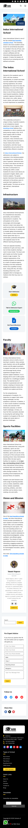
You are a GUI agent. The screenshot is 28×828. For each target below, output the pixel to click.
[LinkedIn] (25, 1)
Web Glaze (16, 824)
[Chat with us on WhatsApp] (5, 822)
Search (6, 620)
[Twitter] (11, 697)
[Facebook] (12, 1)
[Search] (20, 5)
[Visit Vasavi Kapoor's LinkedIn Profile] (12, 603)
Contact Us (14, 607)
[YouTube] (20, 1)
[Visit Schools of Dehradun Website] (15, 603)
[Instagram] (23, 1)
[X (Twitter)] (15, 1)
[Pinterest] (18, 1)
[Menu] (25, 6)
